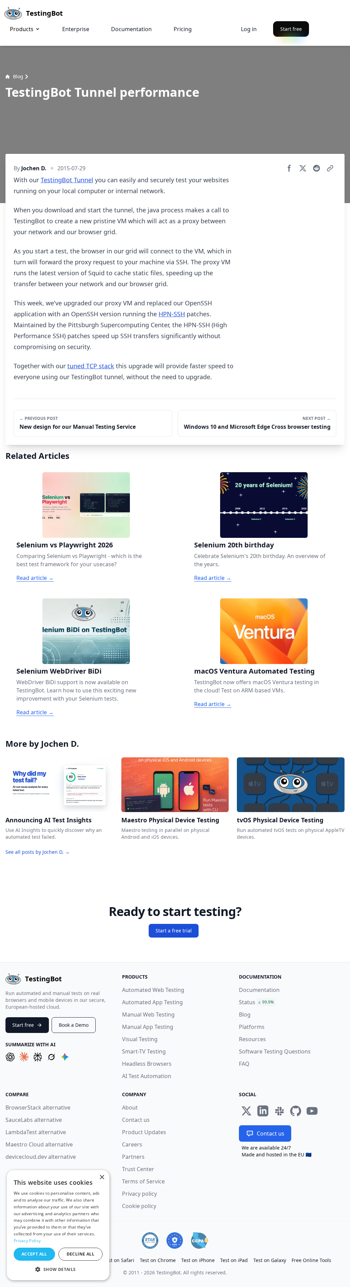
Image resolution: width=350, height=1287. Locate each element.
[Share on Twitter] (303, 168)
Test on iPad (234, 1260)
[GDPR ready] (174, 1240)
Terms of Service (143, 1181)
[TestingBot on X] (246, 1110)
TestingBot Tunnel (67, 180)
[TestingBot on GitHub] (295, 1110)
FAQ (244, 1063)
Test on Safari (118, 1260)
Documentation (131, 29)
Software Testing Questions (275, 1051)
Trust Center (138, 1169)
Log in (249, 29)
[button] (58, 1269)
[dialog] (58, 1225)
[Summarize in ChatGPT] (10, 1057)
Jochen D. (33, 168)
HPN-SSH (172, 314)
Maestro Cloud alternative (39, 1144)
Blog (18, 76)
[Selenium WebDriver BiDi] (86, 631)
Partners (133, 1156)
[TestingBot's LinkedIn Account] (262, 1110)
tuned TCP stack (90, 366)
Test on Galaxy (269, 1260)
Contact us (136, 1120)
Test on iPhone (198, 1260)
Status (247, 1002)
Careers (132, 1144)
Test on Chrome (158, 1260)
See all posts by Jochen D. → (37, 852)
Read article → (35, 578)
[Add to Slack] (279, 1110)
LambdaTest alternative (35, 1132)
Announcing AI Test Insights (48, 820)
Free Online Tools (311, 1260)
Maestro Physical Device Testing (170, 820)
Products (21, 29)
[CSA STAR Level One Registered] (150, 1240)
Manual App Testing (147, 1027)
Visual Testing (140, 1039)
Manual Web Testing (148, 1014)
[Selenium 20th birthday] (264, 505)
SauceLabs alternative (33, 1120)
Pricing (183, 29)
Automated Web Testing (153, 990)
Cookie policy (139, 1206)
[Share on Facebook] (289, 168)
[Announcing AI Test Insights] (59, 784)
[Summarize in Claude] (24, 1057)
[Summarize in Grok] (51, 1057)
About (130, 1107)
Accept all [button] (34, 1254)
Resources (252, 1039)
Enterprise (75, 29)
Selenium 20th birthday (234, 544)
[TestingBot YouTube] (312, 1110)
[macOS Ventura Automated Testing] (264, 631)
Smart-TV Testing (144, 1051)
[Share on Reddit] (316, 168)
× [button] (101, 1177)
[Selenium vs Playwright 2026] (86, 505)
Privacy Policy (27, 1241)
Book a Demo (74, 1025)
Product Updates (144, 1132)
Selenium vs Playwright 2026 (64, 544)
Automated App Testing (152, 1002)
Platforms (252, 1027)
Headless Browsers (147, 1063)
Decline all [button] (80, 1254)
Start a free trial (174, 930)
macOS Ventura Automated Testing (254, 671)
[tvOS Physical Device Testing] (291, 784)
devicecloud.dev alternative (40, 1156)
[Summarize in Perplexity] (37, 1057)
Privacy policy (139, 1193)
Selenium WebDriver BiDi (59, 671)
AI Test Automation (146, 1076)
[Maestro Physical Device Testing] (175, 784)
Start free (291, 29)
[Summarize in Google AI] (65, 1057)
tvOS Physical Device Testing (280, 820)
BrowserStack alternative (37, 1107)
